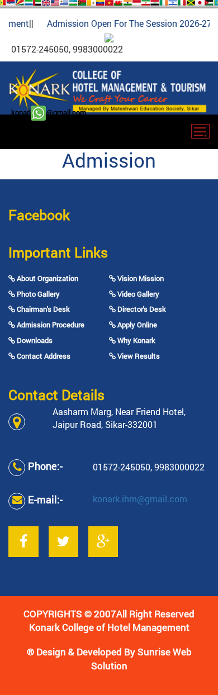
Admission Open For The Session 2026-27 (126, 23)
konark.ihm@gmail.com (48, 112)
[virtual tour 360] (109, 37)
